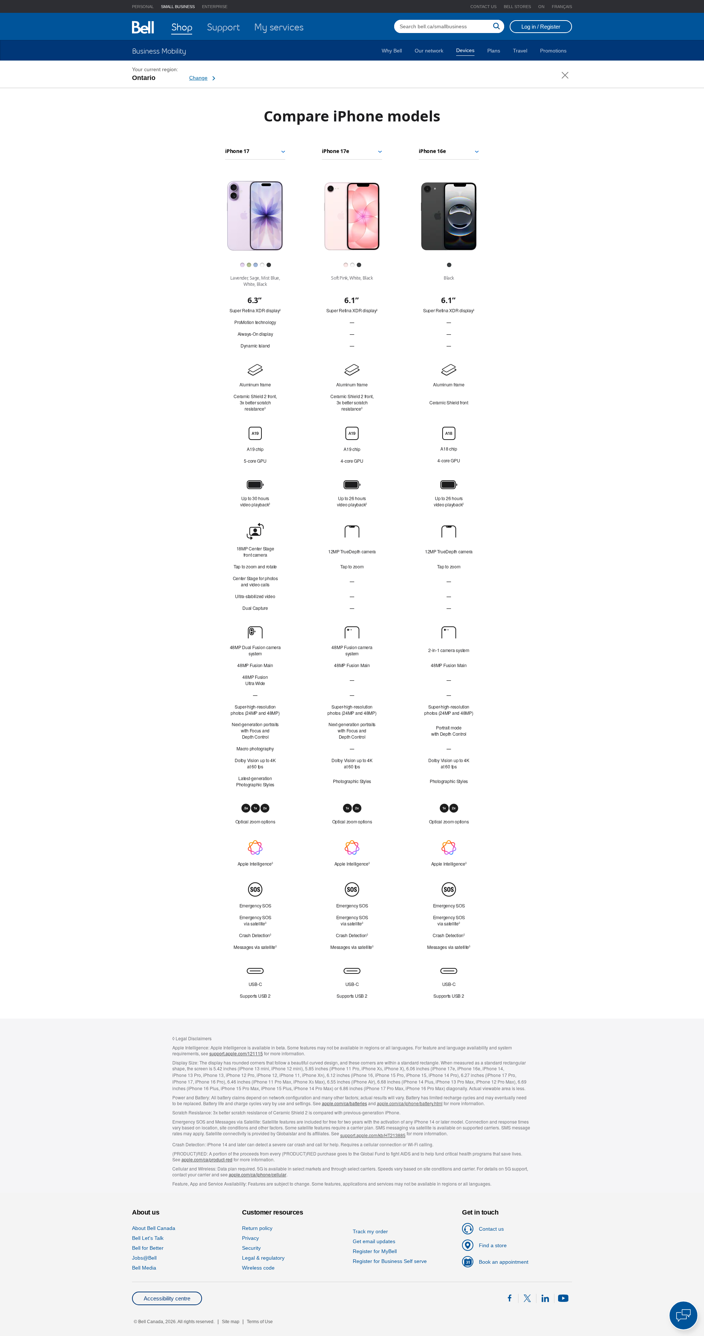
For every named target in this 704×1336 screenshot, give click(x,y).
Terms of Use (260, 1321)
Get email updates (374, 1241)
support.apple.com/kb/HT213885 (373, 1135)
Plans (493, 51)
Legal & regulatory (263, 1258)
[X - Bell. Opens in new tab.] (527, 1298)
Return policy (257, 1228)
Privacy (250, 1238)
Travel (520, 51)
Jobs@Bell (144, 1258)
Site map (230, 1321)
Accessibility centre (167, 1298)
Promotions (553, 51)
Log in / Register (540, 26)
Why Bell (392, 51)
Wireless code (258, 1268)
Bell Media (144, 1268)
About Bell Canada (153, 1228)
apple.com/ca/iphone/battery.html (410, 1103)
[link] (468, 1229)
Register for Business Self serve (390, 1261)
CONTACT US (483, 6)
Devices (465, 50)
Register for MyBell (375, 1251)
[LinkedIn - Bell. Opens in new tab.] (545, 1300)
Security (251, 1248)
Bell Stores (517, 6)
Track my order (370, 1231)
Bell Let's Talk (148, 1238)
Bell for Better (148, 1248)
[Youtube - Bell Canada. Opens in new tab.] (563, 1300)
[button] (541, 6)
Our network (429, 51)
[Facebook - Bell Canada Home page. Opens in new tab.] (509, 1300)
